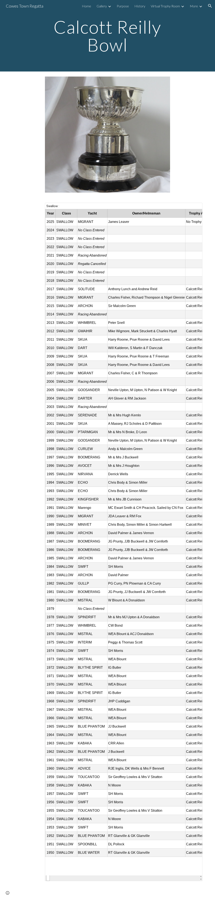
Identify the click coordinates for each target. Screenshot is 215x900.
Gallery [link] (102, 6)
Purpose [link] (123, 6)
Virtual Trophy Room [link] (165, 6)
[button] (210, 6)
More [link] (194, 6)
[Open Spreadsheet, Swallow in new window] (194, 208)
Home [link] (86, 6)
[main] (107, 36)
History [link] (139, 6)
